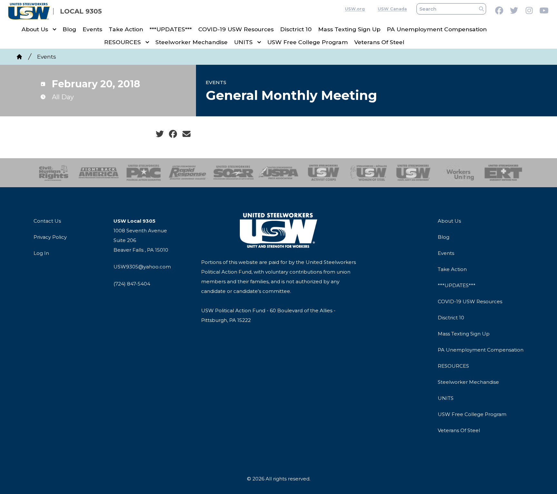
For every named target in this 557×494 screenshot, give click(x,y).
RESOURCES (122, 42)
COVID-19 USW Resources (236, 29)
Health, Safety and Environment (413, 173)
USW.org (355, 8)
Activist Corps (323, 173)
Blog (69, 29)
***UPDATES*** (171, 29)
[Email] (186, 134)
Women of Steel (368, 173)
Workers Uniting (458, 173)
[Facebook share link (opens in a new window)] (173, 134)
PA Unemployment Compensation (437, 29)
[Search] (481, 9)
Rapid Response (189, 173)
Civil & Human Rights (54, 173)
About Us (35, 29)
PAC (143, 173)
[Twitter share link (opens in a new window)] (160, 134)
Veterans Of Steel (379, 42)
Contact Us (47, 221)
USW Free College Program (307, 42)
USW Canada (392, 8)
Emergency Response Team (503, 173)
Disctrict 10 (296, 29)
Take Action (126, 29)
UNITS (243, 42)
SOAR (233, 173)
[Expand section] (54, 29)
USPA (279, 173)
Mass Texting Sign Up (349, 29)
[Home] (19, 56)
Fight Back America (99, 173)
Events (92, 29)
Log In (41, 253)
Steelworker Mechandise (191, 42)
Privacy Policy (50, 237)
